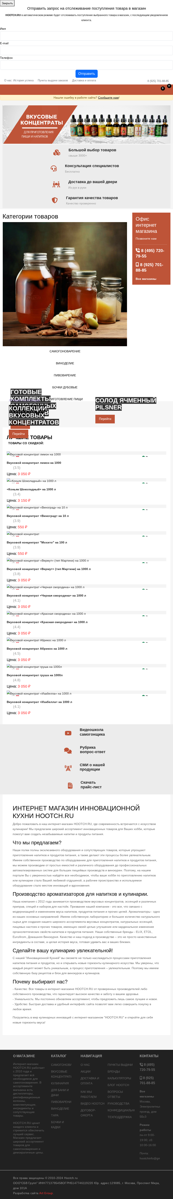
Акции (86, 1071)
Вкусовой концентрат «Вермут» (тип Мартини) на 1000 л (49, 569)
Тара (54, 1115)
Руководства (118, 1103)
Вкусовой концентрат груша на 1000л (35, 675)
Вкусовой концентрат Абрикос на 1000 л (37, 648)
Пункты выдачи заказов (53, 80)
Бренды (114, 1071)
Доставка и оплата (84, 80)
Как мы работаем (89, 1094)
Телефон (6, 57)
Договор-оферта (88, 1113)
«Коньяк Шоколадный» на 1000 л (31, 489)
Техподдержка (120, 1117)
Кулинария (60, 1083)
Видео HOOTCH (92, 1103)
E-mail (4, 43)
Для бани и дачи (60, 1092)
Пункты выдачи (120, 1064)
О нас (85, 1064)
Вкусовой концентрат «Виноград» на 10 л (38, 516)
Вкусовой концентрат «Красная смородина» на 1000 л (47, 622)
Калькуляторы (119, 1078)
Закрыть (7, 3)
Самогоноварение (65, 351)
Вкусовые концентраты (61, 1074)
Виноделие (65, 363)
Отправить (86, 73)
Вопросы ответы (115, 1094)
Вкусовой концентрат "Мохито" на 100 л (37, 542)
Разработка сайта (33, 1193)
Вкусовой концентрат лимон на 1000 (34, 462)
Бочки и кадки (57, 1124)
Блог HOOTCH (118, 1085)
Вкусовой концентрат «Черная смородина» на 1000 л (46, 595)
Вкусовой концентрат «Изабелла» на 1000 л (39, 702)
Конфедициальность (121, 1110)
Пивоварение (65, 375)
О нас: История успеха (19, 80)
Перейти (105, 419)
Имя (3, 28)
